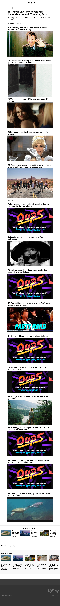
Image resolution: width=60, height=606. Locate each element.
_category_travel (10, 546)
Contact (30, 582)
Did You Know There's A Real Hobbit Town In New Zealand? (49, 533)
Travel (10, 8)
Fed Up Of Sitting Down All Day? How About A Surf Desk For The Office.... (54, 563)
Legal (2, 595)
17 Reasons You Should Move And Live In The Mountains (30, 533)
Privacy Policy (8, 595)
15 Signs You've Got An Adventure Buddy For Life (42, 563)
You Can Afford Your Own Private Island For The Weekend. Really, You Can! (10, 533)
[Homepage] (53, 590)
